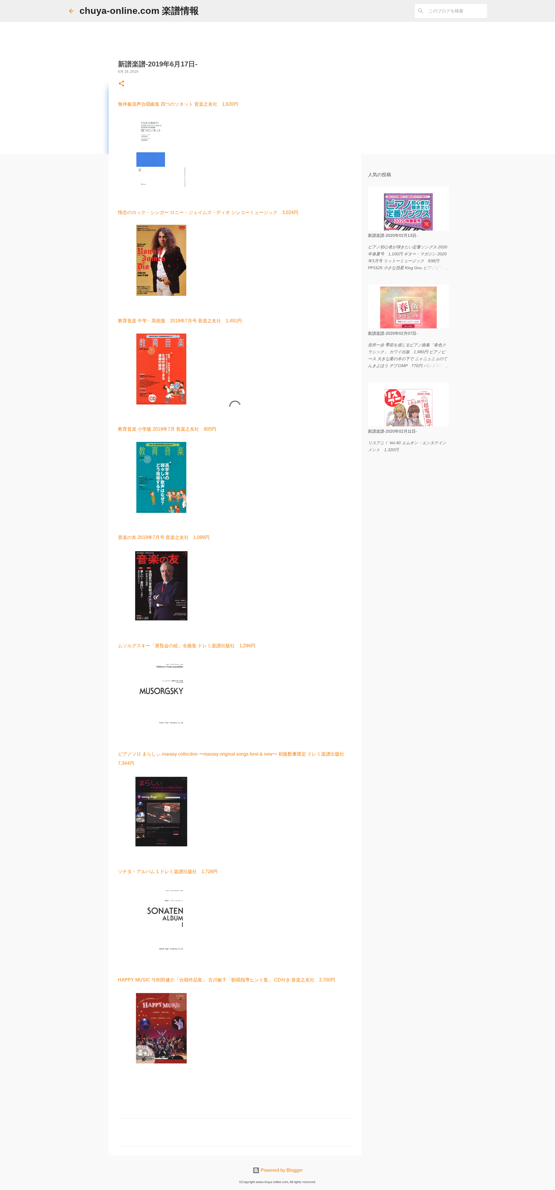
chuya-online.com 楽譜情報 (139, 10)
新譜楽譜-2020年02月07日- (393, 333)
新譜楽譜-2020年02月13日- (393, 235)
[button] (121, 84)
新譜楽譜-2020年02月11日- (392, 431)
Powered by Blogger (281, 1170)
